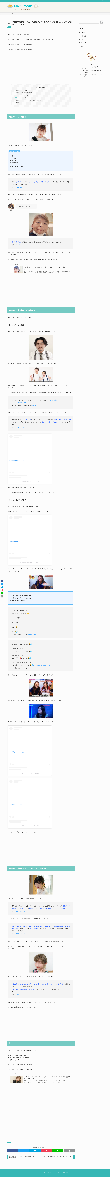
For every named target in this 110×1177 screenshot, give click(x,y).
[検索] (102, 1)
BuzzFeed (19, 187)
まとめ (18, 103)
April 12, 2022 (35, 405)
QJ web (18, 245)
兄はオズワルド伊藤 (23, 95)
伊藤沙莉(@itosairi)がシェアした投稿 (29, 481)
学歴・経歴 (83, 36)
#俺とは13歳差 (53, 400)
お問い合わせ (57, 1172)
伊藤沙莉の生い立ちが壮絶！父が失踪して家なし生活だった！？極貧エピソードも (47, 268)
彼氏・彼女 (83, 42)
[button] (12, 1150)
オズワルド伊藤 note (22, 911)
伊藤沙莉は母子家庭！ (22, 90)
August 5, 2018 (31, 635)
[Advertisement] (40, 67)
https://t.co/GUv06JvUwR (19, 402)
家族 (9, 27)
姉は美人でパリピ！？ (23, 97)
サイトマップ (65, 1172)
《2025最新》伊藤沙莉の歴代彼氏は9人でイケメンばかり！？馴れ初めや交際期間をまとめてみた (47, 1078)
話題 (82, 46)
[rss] (100, 1)
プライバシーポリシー (47, 1172)
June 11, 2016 (31, 668)
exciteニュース (20, 427)
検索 (101, 22)
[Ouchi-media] (23, 7)
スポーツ (83, 32)
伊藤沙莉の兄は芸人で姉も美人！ (25, 93)
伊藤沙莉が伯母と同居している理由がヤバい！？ (30, 100)
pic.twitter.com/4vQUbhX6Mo (41, 665)
